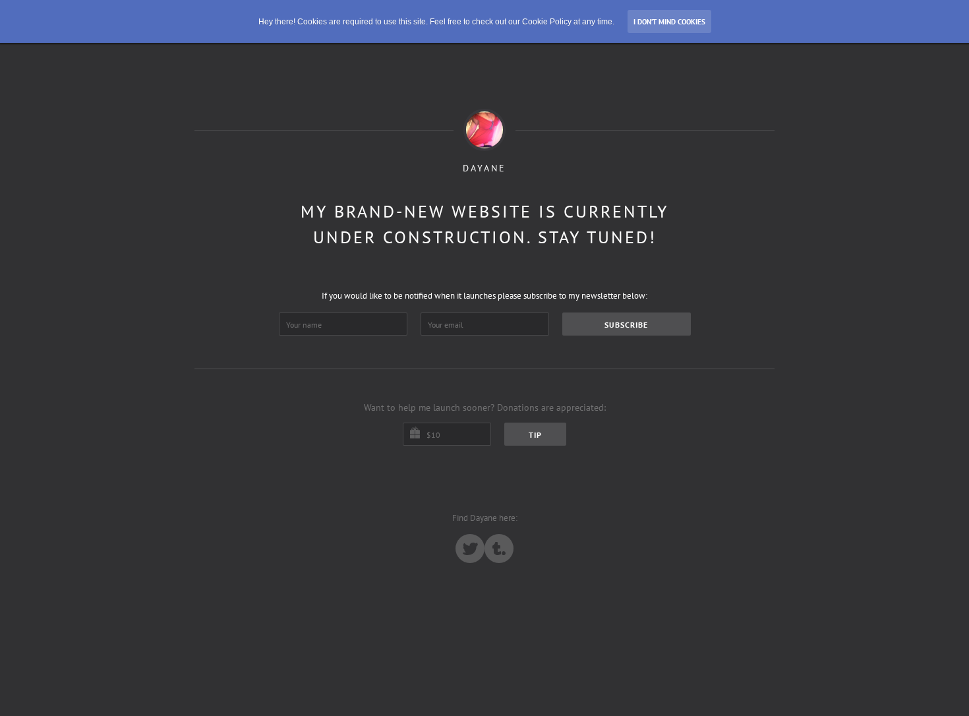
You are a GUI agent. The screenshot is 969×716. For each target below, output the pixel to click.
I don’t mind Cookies (669, 21)
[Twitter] (469, 548)
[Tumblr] (499, 548)
